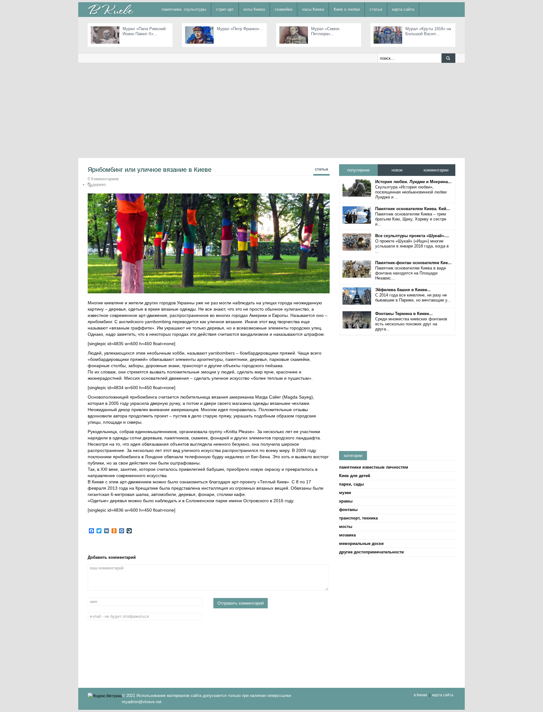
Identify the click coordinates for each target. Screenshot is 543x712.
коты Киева (254, 9)
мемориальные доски (361, 543)
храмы (346, 501)
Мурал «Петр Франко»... (240, 28)
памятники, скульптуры (184, 9)
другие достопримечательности (371, 552)
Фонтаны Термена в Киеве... (404, 313)
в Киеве (420, 695)
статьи (376, 9)
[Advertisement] (271, 110)
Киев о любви (347, 9)
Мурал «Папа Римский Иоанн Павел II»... (144, 31)
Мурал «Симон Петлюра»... (325, 31)
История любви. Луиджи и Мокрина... (413, 181)
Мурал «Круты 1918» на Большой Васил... (428, 31)
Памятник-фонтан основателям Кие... (413, 262)
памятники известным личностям (373, 467)
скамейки (283, 9)
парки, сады (351, 484)
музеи (345, 492)
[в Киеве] (111, 9)
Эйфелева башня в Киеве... (403, 289)
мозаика (347, 535)
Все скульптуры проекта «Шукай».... (412, 235)
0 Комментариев (103, 179)
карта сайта (403, 9)
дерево (99, 184)
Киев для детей (354, 475)
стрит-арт (225, 9)
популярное (358, 170)
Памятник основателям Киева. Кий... (412, 208)
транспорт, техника (358, 518)
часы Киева (313, 9)
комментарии (436, 170)
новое (397, 170)
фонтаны (348, 509)
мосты (345, 526)
